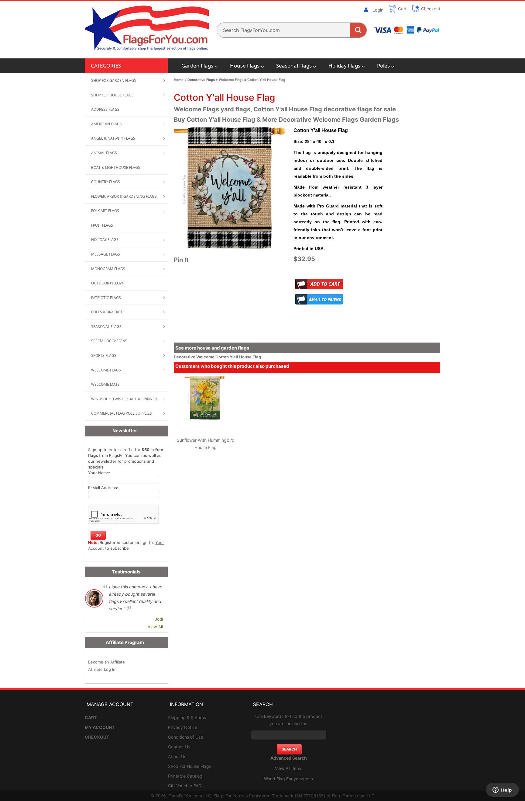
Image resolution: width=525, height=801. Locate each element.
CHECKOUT (97, 737)
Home (179, 80)
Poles (383, 65)
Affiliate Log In (101, 669)
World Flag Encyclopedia (288, 778)
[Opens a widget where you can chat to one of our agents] (502, 790)
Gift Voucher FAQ (185, 785)
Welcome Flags (231, 80)
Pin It (181, 259)
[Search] (358, 30)
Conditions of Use (185, 737)
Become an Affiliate (106, 662)
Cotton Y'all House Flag (266, 80)
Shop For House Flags (189, 766)
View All (155, 626)
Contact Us (179, 746)
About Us (177, 756)
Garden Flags (197, 65)
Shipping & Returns (187, 717)
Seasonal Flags (294, 65)
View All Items (288, 768)
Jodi (159, 619)
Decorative (185, 356)
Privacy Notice (182, 727)
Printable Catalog (185, 775)
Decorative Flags (201, 80)
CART (91, 717)
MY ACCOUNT (100, 727)
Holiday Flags (344, 65)
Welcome (205, 356)
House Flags (244, 65)
